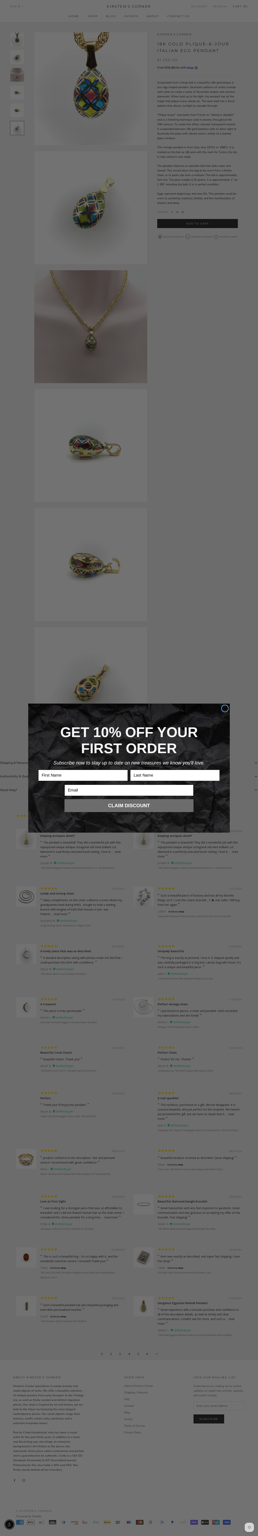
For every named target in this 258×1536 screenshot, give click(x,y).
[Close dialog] (225, 708)
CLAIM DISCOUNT (129, 805)
